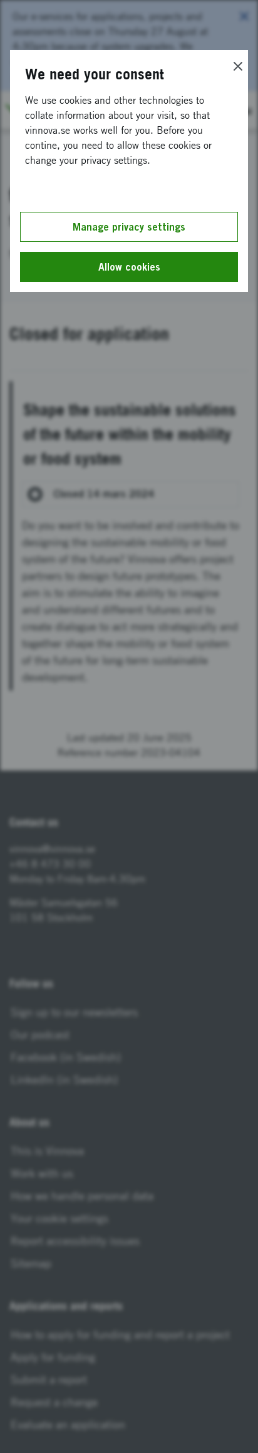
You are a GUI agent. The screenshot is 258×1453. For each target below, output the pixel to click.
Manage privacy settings (129, 227)
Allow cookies (129, 267)
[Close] (238, 66)
